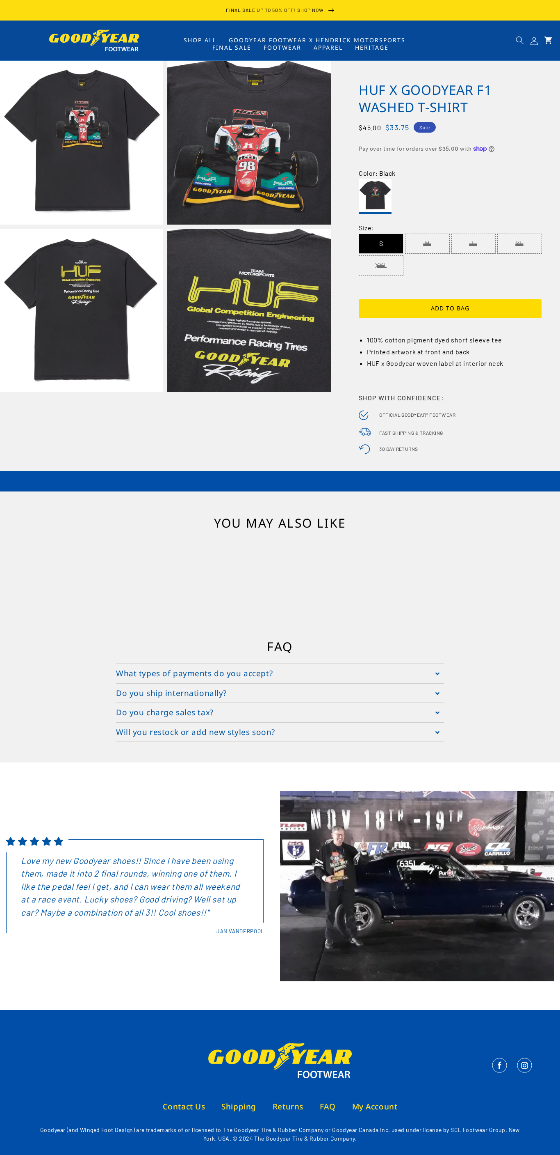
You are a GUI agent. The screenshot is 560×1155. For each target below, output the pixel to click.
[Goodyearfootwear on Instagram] (524, 1070)
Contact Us (184, 1106)
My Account (375, 1106)
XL (520, 243)
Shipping (238, 1106)
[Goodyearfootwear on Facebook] (500, 1070)
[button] (520, 40)
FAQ (328, 1106)
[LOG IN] (534, 40)
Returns (288, 1106)
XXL (381, 265)
